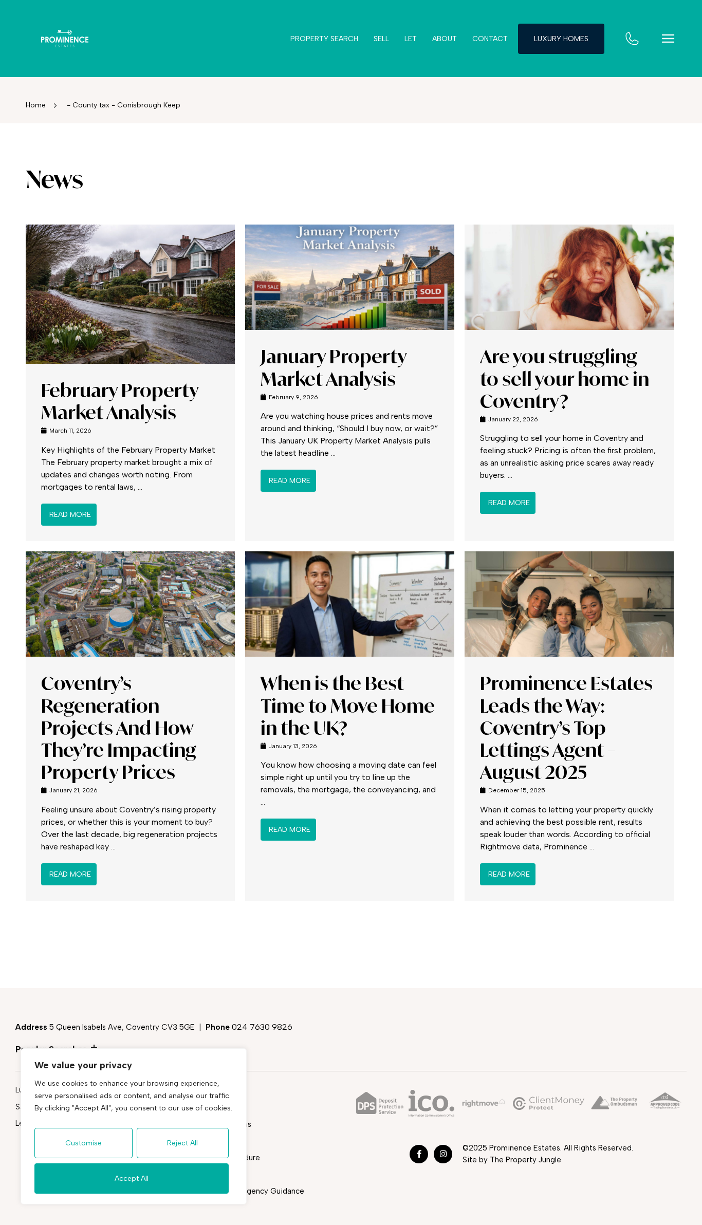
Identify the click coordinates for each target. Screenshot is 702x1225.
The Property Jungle (525, 1159)
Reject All (182, 1143)
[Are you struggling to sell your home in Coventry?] (569, 276)
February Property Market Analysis (119, 401)
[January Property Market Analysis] (349, 276)
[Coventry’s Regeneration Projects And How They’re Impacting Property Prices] (130, 603)
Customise (83, 1143)
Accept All (132, 1178)
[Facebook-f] (419, 1154)
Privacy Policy (205, 1107)
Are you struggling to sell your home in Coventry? (564, 378)
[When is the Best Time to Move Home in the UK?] (349, 603)
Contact (490, 38)
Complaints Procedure (220, 1157)
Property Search (324, 38)
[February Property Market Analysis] (130, 293)
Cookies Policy (207, 1140)
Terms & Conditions (216, 1124)
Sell (381, 38)
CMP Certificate (209, 1174)
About (444, 38)
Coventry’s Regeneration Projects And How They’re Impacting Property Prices (118, 728)
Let (410, 38)
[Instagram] (443, 1154)
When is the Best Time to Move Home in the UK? (348, 705)
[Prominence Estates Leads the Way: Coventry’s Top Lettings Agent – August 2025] (569, 603)
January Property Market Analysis (334, 367)
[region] (134, 1126)
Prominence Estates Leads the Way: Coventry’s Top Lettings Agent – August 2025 (566, 728)
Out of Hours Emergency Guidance (242, 1191)
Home (36, 105)
